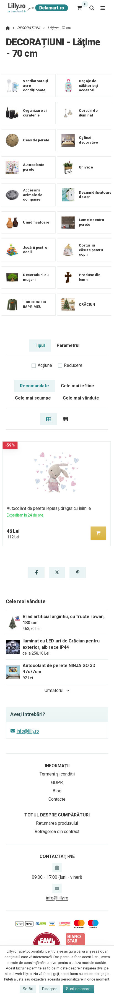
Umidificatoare (36, 222)
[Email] (57, 888)
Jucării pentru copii (35, 249)
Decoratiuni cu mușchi (35, 277)
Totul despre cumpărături (57, 815)
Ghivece (86, 167)
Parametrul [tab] (68, 345)
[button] (98, 533)
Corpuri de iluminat (88, 112)
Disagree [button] (50, 989)
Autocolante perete (33, 167)
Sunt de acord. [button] (78, 989)
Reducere (73, 365)
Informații (57, 765)
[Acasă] (37, 7)
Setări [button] (28, 989)
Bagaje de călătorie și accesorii (88, 85)
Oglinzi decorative (88, 140)
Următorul (54, 690)
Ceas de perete (36, 140)
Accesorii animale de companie (32, 195)
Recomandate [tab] (34, 385)
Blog (57, 790)
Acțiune (45, 365)
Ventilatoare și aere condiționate (35, 85)
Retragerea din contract (57, 831)
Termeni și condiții (57, 774)
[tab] (48, 419)
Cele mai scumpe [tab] (33, 398)
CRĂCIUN (87, 304)
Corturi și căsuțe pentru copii (91, 249)
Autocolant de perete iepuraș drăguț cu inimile (49, 508)
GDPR (57, 782)
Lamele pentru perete (91, 222)
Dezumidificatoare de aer (95, 194)
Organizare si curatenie (34, 112)
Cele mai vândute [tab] (81, 398)
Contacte (57, 799)
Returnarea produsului (57, 823)
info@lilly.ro (28, 731)
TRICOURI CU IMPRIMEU (34, 304)
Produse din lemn (89, 277)
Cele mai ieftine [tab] (77, 385)
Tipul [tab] (40, 345)
